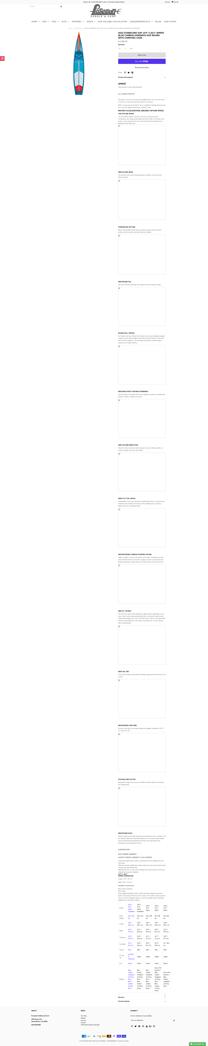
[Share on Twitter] (128, 72)
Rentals (83, 1018)
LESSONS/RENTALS (140, 21)
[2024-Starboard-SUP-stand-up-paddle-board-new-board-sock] (142, 825)
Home (70, 28)
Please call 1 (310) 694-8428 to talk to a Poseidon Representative (104, 2)
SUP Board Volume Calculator (90, 1025)
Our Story (84, 1016)
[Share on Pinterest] (132, 72)
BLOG (158, 21)
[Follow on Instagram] (2, 58)
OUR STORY (170, 21)
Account (167, 2)
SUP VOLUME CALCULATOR (112, 21)
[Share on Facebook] (125, 72)
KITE (64, 21)
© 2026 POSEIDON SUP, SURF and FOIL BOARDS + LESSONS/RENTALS (98, 1041)
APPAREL (77, 21)
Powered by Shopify (123, 1041)
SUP (44, 21)
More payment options (142, 67)
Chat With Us (198, 1044)
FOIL (54, 21)
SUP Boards (78, 28)
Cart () (175, 2)
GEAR (90, 21)
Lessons (83, 1020)
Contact (83, 1022)
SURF (34, 21)
